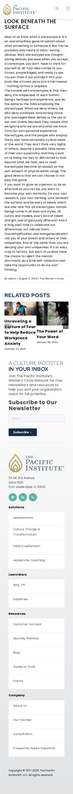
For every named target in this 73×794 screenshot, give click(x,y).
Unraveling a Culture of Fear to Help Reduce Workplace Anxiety (20, 333)
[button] (57, 9)
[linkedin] (23, 497)
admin (12, 279)
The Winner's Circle (52, 279)
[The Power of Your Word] (52, 303)
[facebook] (13, 497)
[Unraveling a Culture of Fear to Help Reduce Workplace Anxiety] (20, 303)
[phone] (33, 497)
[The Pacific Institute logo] (19, 5)
